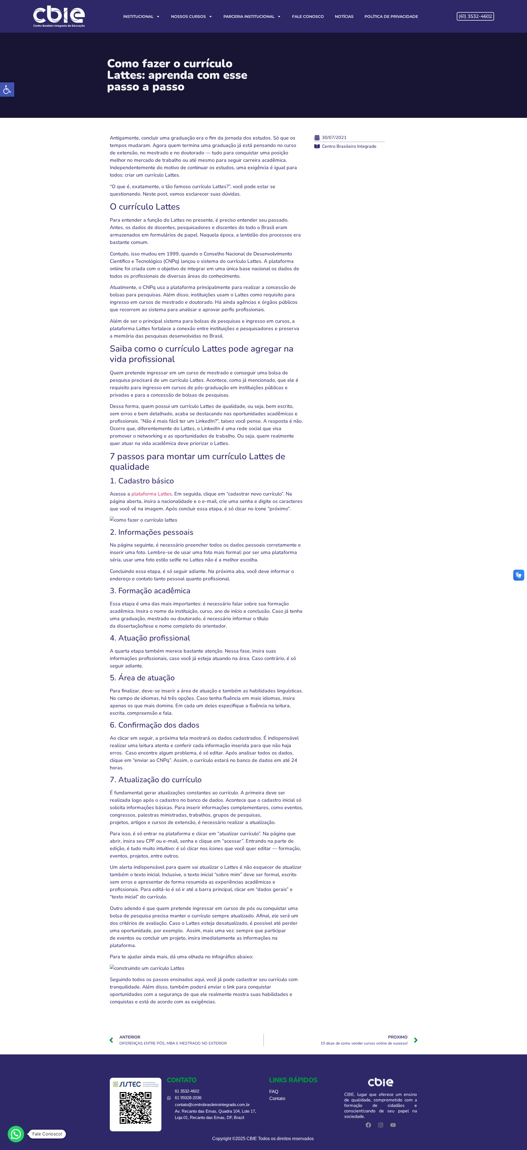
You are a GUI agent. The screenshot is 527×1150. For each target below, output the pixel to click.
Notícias (344, 16)
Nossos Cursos (188, 16)
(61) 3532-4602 (475, 16)
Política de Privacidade (391, 16)
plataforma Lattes (151, 494)
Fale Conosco (308, 16)
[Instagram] (380, 1125)
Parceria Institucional (248, 16)
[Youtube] (393, 1125)
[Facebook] (368, 1125)
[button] (7, 89)
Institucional (138, 16)
